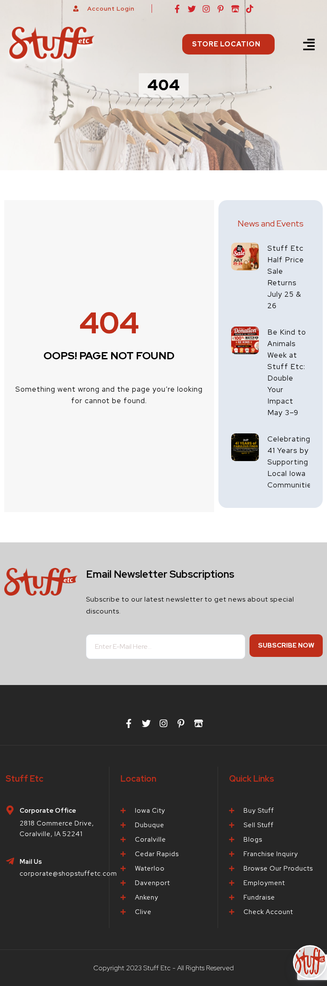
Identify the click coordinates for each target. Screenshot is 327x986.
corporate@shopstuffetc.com (68, 873)
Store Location (226, 44)
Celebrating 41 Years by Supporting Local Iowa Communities (291, 462)
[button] (309, 44)
